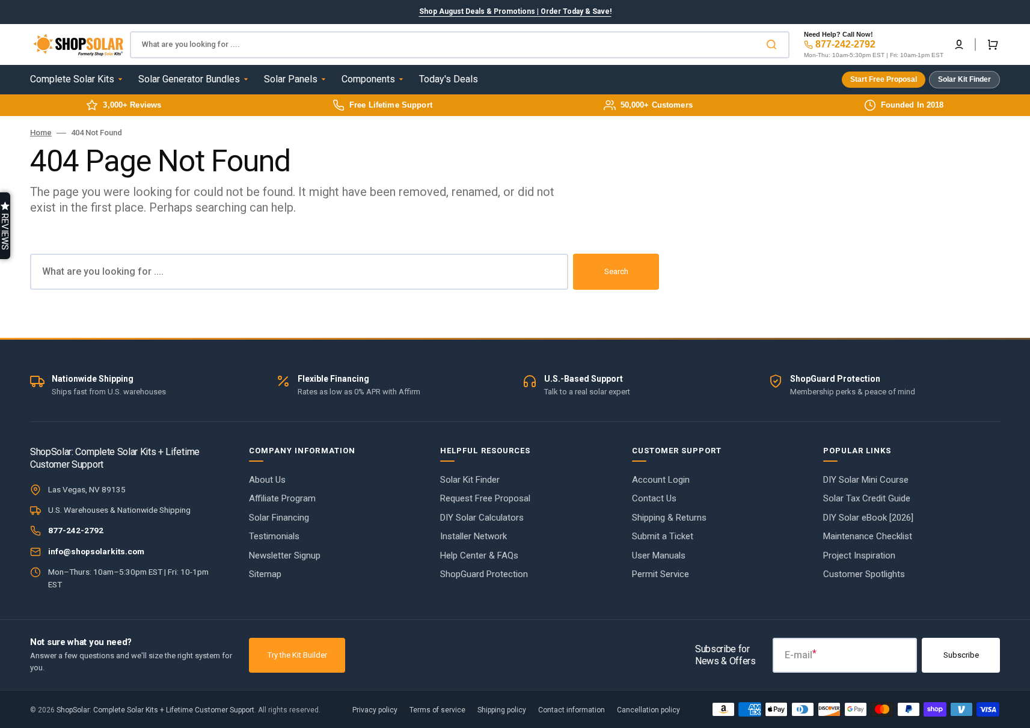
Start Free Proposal (883, 79)
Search (616, 271)
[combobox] (459, 44)
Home (41, 132)
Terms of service (437, 710)
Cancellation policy (648, 710)
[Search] (773, 44)
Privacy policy (374, 710)
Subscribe (961, 654)
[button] (959, 44)
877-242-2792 (845, 44)
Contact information (571, 710)
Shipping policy (501, 710)
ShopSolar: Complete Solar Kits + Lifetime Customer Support (155, 710)
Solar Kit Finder (964, 79)
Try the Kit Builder (297, 654)
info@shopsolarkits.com (96, 551)
